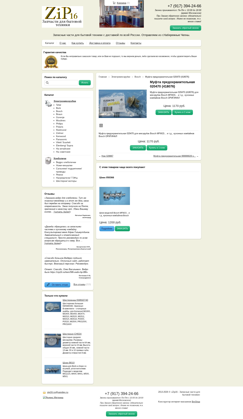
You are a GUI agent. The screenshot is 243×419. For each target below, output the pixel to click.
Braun (59, 114)
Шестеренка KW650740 (75, 300)
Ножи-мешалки (64, 165)
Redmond (61, 130)
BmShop (196, 401)
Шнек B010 (69, 362)
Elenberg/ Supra (64, 145)
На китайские (63, 148)
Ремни (59, 174)
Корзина (121, 2)
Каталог (49, 43)
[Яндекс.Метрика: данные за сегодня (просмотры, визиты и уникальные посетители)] (53, 397)
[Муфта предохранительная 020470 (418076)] (123, 104)
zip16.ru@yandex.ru (57, 392)
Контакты (136, 43)
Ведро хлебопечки (66, 162)
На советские (63, 151)
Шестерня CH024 (72, 334)
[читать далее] (62, 212)
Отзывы (120, 43)
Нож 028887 (107, 156)
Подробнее (106, 228)
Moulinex (60, 120)
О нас (63, 43)
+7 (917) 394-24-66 (184, 6)
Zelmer (59, 133)
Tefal (58, 105)
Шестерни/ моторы (66, 181)
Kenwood (61, 136)
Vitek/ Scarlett (63, 142)
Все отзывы (79, 284)
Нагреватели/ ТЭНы (67, 177)
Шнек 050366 (106, 177)
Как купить (78, 43)
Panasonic (61, 139)
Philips (59, 123)
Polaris (59, 126)
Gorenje (60, 117)
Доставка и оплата (99, 43)
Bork (58, 108)
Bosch (59, 111)
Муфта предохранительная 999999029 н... (174, 156)
